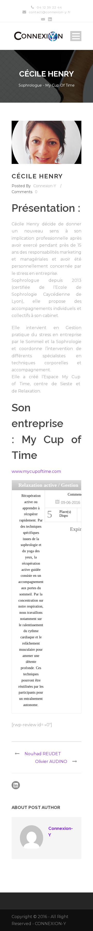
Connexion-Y (44, 186)
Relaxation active (37, 485)
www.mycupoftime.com (36, 471)
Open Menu (75, 36)
